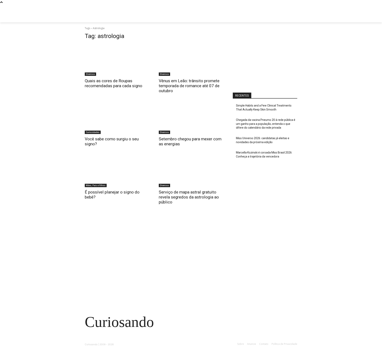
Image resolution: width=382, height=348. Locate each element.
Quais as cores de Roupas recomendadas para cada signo (113, 83)
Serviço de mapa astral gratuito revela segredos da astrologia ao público (189, 197)
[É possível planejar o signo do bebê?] (117, 171)
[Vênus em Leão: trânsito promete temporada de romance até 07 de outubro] (191, 60)
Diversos (90, 74)
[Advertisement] (265, 57)
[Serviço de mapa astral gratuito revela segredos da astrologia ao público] (191, 171)
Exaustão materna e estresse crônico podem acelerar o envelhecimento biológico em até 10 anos (117, 275)
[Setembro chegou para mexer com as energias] (191, 118)
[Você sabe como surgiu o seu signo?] (117, 118)
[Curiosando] (116, 17)
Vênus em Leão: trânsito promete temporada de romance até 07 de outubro (189, 85)
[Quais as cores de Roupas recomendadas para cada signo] (117, 60)
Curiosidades (92, 132)
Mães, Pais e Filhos (95, 185)
